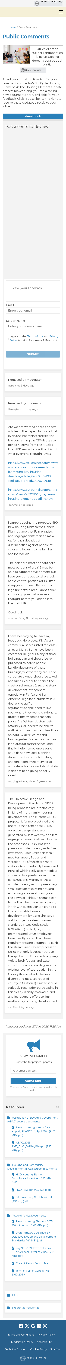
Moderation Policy (22, 1342)
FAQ (15, 1295)
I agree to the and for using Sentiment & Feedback (33, 338)
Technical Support (16, 1349)
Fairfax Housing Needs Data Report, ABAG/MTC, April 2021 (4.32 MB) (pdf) (33, 1131)
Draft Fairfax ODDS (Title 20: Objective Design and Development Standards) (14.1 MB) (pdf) (34, 1236)
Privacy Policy (46, 1334)
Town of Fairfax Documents (29, 1215)
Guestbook (33, 116)
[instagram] (45, 1326)
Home (13, 27)
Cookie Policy (38, 1349)
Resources (15, 1107)
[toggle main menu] (61, 12)
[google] (33, 1326)
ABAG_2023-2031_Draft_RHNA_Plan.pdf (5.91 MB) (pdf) (31, 1146)
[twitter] (27, 1326)
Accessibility (44, 1342)
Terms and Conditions (21, 1334)
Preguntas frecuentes (25, 1307)
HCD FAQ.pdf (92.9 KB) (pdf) (33, 1189)
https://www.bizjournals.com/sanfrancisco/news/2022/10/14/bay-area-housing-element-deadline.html (32, 494)
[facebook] (21, 1326)
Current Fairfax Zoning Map (32, 1263)
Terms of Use (35, 336)
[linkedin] (39, 1326)
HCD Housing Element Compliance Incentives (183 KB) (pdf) (31, 1178)
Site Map (55, 1349)
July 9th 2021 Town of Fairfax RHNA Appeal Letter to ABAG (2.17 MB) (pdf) (33, 1252)
